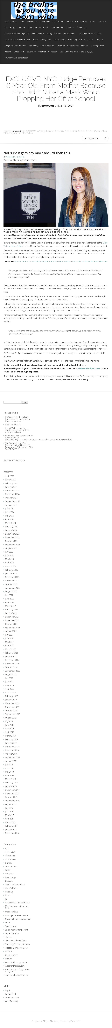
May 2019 (9, 728)
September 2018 (12, 757)
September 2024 (12, 501)
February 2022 (11, 609)
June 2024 (9, 512)
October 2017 (11, 797)
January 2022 (11, 613)
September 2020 (12, 671)
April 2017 (9, 818)
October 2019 (11, 710)
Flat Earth (102, 22)
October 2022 (11, 584)
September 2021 (12, 627)
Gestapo (21, 28)
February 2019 (11, 739)
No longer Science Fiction (90, 34)
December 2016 (12, 833)
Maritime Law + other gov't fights (46, 34)
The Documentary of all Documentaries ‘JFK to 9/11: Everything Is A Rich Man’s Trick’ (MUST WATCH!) (19, 446)
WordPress (75, 1021)
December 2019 (12, 703)
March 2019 (10, 735)
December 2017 (12, 790)
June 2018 (9, 768)
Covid (92, 22)
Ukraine (84, 46)
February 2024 (11, 526)
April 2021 (9, 645)
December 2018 (12, 746)
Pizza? (35, 40)
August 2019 (10, 717)
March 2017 (10, 822)
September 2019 (12, 714)
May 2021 (9, 642)
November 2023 (12, 537)
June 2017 (9, 811)
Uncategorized (97, 46)
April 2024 (9, 519)
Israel (79, 28)
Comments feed (12, 997)
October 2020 (11, 667)
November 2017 (12, 793)
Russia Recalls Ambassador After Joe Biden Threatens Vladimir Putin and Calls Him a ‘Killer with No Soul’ (61, 261)
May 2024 (9, 515)
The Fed (99, 40)
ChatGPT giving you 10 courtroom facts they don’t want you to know (17, 430)
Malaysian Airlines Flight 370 (17, 34)
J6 (85, 28)
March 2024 (10, 523)
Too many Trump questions (41, 46)
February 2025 (11, 483)
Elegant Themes (50, 1021)
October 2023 (11, 541)
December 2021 (12, 616)
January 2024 (11, 530)
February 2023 (11, 570)
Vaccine (8, 52)
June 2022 (9, 598)
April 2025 (9, 476)
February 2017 (11, 826)
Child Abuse (58, 22)
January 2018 (11, 786)
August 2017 (10, 804)
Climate (69, 22)
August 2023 (10, 548)
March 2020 (10, 692)
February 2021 (11, 652)
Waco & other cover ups (25, 52)
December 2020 (12, 660)
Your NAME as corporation (16, 58)
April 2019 (9, 732)
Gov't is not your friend (38, 28)
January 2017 (11, 829)
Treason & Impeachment (67, 46)
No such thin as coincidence (17, 40)
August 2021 (10, 631)
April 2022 (9, 602)
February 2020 (11, 696)
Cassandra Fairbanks (15, 156)
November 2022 (12, 580)
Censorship (45, 22)
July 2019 (9, 721)
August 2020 (10, 674)
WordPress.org (11, 1001)
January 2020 (11, 699)
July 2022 (9, 595)
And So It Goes (11, 22)
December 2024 (12, 490)
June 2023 (9, 555)
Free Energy (10, 28)
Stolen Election (86, 40)
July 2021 (9, 634)
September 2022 (12, 588)
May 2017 (9, 815)
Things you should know (15, 46)
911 (22, 22)
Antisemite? (32, 22)
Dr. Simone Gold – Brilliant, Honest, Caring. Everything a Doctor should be (17, 419)
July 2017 (9, 808)
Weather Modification (47, 52)
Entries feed (10, 994)
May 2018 (9, 772)
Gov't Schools (57, 28)
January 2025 (11, 487)
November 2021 (12, 620)
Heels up (70, 28)
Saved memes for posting (65, 40)
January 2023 (11, 573)
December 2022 (12, 577)
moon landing (70, 34)
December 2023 (12, 533)
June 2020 (9, 681)
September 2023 (12, 544)
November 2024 (12, 494)
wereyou (48, 105)
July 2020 (9, 678)
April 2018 (9, 775)
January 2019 (11, 743)
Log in (7, 990)
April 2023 (9, 562)
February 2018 (11, 782)
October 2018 (11, 753)
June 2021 (9, 638)
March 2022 (10, 606)
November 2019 (12, 707)
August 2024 (10, 505)
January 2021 (11, 656)
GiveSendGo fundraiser (89, 368)
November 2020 (12, 663)
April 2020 (9, 689)
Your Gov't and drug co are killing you (76, 52)
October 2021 (11, 624)
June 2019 (9, 725)
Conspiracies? (81, 22)
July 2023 (9, 552)
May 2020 (9, 685)
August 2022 (10, 591)
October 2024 (11, 497)
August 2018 (10, 761)
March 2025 (10, 479)
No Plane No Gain (13, 424)
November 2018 (12, 750)
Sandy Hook (46, 40)
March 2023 (10, 566)
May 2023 (9, 559)
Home (6, 131)
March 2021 (10, 649)
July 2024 (9, 508)
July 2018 (9, 764)
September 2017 (12, 800)
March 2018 (10, 779)
